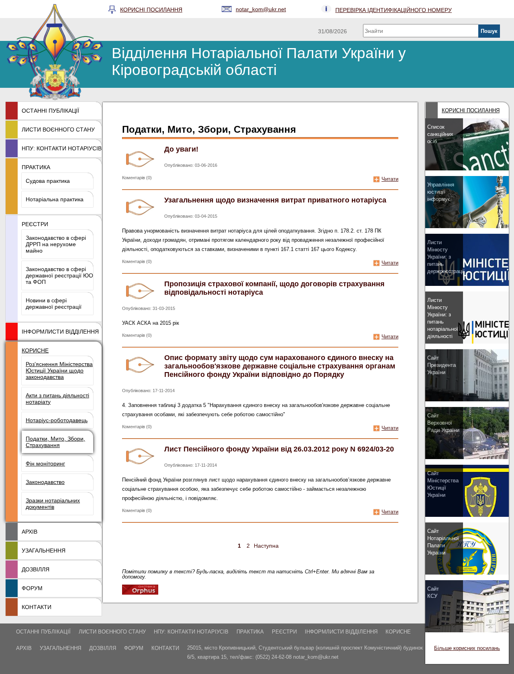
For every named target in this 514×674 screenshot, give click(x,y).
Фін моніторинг (45, 463)
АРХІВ (29, 531)
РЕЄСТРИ (35, 224)
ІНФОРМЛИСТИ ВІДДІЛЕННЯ (60, 331)
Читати (389, 179)
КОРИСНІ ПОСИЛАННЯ (151, 9)
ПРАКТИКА (36, 167)
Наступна (266, 545)
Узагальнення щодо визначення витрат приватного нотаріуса (275, 200)
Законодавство (45, 482)
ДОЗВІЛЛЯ (35, 569)
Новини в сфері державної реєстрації (54, 303)
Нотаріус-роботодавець (57, 420)
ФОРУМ (32, 588)
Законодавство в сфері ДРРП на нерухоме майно (56, 244)
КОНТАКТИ (36, 607)
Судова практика (48, 181)
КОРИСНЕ (35, 350)
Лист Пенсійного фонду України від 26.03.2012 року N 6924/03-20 (279, 449)
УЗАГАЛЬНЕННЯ (43, 550)
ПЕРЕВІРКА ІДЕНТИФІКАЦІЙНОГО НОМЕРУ (393, 10)
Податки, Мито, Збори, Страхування (55, 441)
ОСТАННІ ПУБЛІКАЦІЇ (50, 110)
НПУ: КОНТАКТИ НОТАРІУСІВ (62, 148)
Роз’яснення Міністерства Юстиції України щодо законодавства (59, 370)
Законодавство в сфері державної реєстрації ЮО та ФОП (59, 275)
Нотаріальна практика (55, 199)
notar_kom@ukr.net (261, 9)
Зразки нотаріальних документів (53, 503)
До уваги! (181, 149)
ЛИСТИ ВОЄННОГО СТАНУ (58, 129)
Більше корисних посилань (467, 648)
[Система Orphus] (140, 592)
